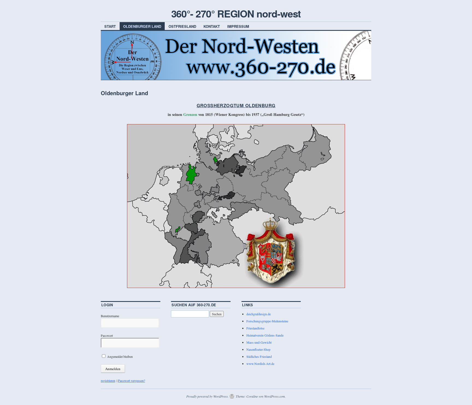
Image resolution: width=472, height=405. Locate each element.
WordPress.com (274, 396)
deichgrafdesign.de (258, 314)
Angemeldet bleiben (119, 356)
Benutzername (110, 316)
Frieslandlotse (255, 328)
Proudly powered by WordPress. (207, 396)
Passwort (107, 335)
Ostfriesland (182, 26)
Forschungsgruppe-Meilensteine (267, 321)
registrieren (108, 380)
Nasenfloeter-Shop (258, 349)
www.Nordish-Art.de (260, 363)
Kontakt (211, 26)
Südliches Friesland (259, 356)
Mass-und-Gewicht (259, 342)
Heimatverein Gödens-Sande (265, 335)
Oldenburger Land (142, 26)
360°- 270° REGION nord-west (236, 13)
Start (110, 26)
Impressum (238, 26)
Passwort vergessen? (131, 380)
